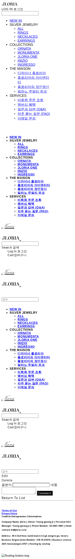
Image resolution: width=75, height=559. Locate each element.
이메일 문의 (27, 118)
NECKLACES (28, 37)
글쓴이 (7, 484)
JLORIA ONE (27, 57)
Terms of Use (9, 510)
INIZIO (23, 61)
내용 (54, 484)
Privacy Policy (9, 513)
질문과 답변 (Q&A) (32, 109)
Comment (44, 493)
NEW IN (16, 21)
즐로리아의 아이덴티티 (34, 185)
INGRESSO (26, 65)
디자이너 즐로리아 (32, 73)
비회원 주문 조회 (30, 100)
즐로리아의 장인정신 (33, 87)
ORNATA (24, 49)
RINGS (23, 33)
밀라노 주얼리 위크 (32, 91)
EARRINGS (26, 41)
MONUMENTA (28, 53)
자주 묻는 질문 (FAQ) (34, 114)
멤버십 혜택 (27, 105)
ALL (20, 29)
